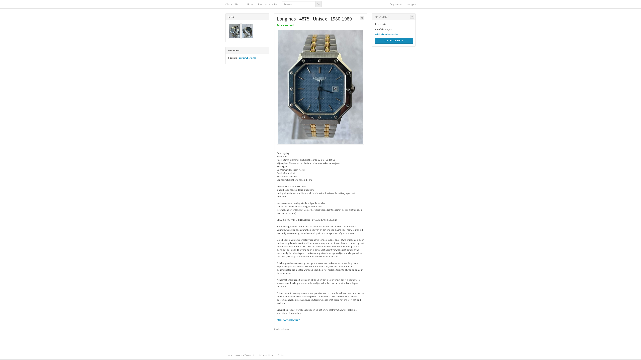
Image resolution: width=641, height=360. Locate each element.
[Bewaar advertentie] (362, 18)
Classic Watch (233, 4)
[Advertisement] (247, 118)
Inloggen (411, 4)
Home (250, 4)
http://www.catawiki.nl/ (288, 319)
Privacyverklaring (266, 355)
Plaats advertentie (267, 4)
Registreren (396, 4)
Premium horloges (247, 57)
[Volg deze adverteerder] (412, 17)
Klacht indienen (281, 329)
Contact (281, 355)
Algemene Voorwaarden (246, 355)
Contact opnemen (393, 40)
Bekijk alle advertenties (386, 34)
